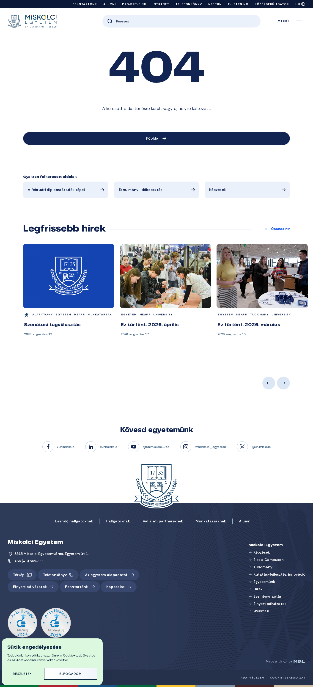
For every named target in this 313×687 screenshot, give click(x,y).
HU (297, 4)
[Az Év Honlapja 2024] (22, 623)
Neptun (215, 4)
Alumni (109, 4)
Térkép (19, 574)
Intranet (161, 4)
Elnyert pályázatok (30, 586)
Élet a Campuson (268, 559)
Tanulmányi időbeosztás (140, 189)
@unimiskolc (261, 447)
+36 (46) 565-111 (29, 561)
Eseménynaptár (267, 596)
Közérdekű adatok (272, 4)
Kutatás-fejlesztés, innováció (279, 574)
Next (283, 383)
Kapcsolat (115, 586)
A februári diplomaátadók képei (56, 189)
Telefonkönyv (189, 4)
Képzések (217, 189)
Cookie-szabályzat (288, 677)
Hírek (258, 589)
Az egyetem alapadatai (106, 574)
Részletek (22, 674)
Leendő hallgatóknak (74, 521)
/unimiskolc (65, 447)
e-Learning (238, 4)
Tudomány (262, 567)
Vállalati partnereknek (163, 521)
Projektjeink (134, 4)
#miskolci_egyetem (210, 447)
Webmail (261, 611)
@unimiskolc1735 (156, 447)
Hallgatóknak (118, 521)
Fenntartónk (85, 4)
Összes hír (280, 229)
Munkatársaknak (211, 521)
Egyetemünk (264, 581)
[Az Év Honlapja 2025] (56, 623)
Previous (268, 383)
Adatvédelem (252, 677)
